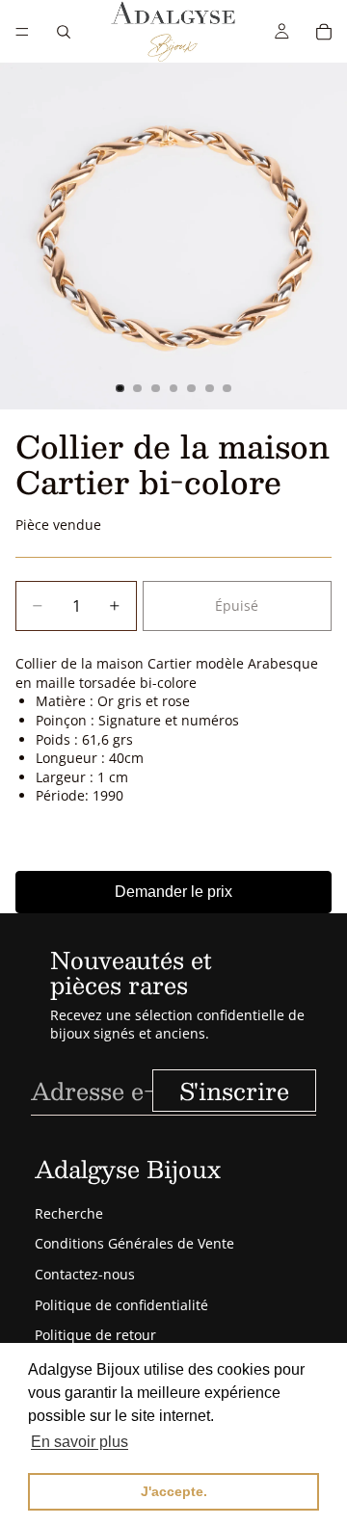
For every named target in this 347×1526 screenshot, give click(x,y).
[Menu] (22, 32)
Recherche (69, 1213)
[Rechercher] (63, 32)
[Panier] (324, 32)
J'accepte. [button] (174, 1491)
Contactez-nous (85, 1274)
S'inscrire (234, 1090)
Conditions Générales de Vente (134, 1243)
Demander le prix (173, 891)
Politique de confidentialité (121, 1305)
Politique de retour (95, 1335)
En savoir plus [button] (79, 1442)
